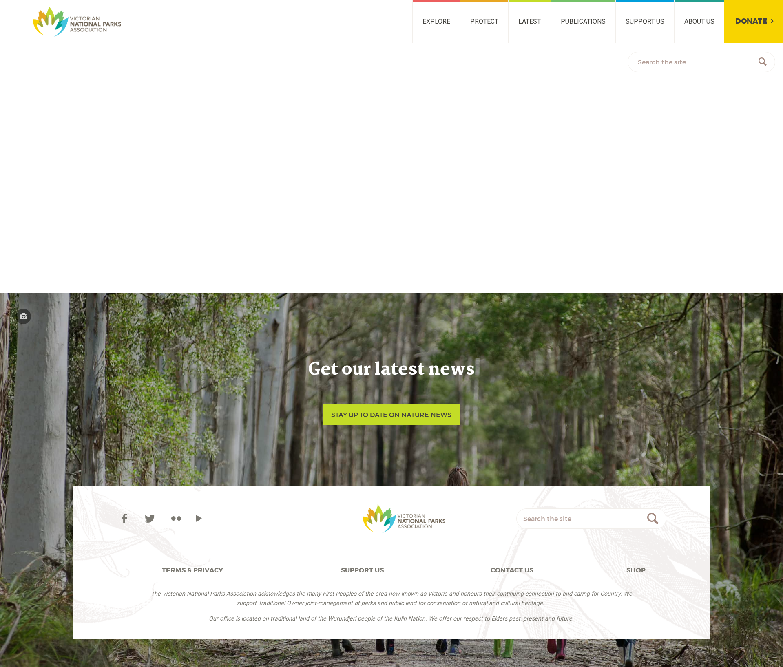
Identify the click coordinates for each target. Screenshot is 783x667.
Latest (529, 21)
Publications (583, 21)
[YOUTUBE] (199, 518)
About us (699, 21)
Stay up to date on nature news (391, 415)
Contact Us (512, 570)
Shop (636, 570)
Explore (436, 21)
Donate (751, 21)
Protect (484, 21)
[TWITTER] (151, 518)
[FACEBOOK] (125, 518)
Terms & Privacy (192, 570)
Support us (645, 21)
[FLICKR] (176, 518)
